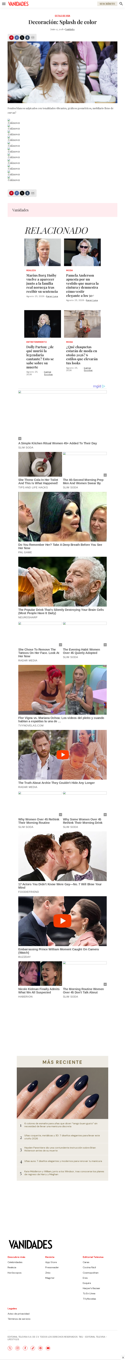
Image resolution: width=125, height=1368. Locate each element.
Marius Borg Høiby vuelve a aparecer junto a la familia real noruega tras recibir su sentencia (42, 283)
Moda (69, 270)
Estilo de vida (62, 15)
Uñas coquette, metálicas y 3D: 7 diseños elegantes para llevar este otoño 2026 (62, 1137)
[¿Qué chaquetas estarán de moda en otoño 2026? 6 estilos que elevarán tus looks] (82, 324)
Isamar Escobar (48, 373)
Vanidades (70, 29)
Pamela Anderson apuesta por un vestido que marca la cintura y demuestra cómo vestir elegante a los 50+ (82, 285)
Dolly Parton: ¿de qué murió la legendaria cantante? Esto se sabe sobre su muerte (40, 357)
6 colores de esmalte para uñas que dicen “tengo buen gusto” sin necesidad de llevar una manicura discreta (60, 1125)
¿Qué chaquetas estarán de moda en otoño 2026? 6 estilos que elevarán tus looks (82, 355)
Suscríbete (107, 3)
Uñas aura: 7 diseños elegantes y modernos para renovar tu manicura (63, 1161)
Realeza (31, 270)
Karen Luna (52, 296)
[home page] (18, 3)
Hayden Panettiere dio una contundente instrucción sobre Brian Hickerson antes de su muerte (60, 1149)
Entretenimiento (36, 342)
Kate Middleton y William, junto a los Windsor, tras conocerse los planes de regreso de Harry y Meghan (64, 1173)
